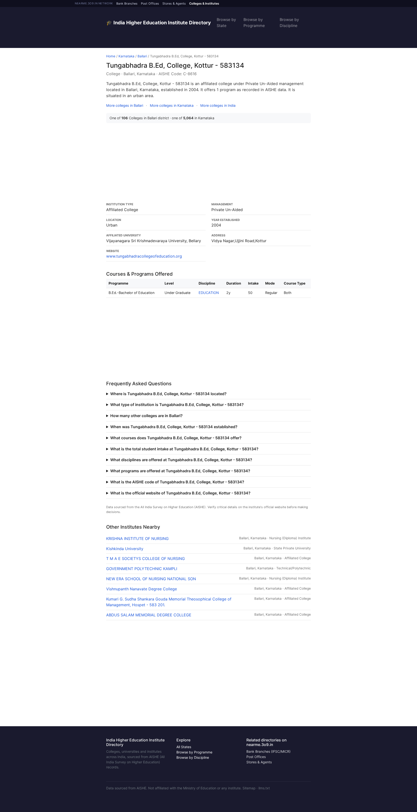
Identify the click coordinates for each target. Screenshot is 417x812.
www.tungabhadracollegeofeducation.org (144, 256)
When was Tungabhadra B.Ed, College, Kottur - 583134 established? (173, 426)
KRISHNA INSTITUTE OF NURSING (137, 538)
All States (183, 747)
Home (110, 56)
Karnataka (126, 56)
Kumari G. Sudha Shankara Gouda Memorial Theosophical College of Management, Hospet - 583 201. (168, 602)
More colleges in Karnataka (172, 105)
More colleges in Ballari (124, 105)
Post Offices (150, 3)
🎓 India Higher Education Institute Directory (158, 23)
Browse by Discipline (289, 22)
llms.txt (264, 788)
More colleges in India (218, 105)
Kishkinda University (124, 548)
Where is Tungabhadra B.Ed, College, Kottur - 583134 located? (168, 393)
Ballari (142, 56)
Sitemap (249, 788)
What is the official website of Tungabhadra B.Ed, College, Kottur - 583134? (180, 493)
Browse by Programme (254, 22)
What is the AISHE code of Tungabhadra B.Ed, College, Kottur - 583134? (177, 481)
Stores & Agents (174, 3)
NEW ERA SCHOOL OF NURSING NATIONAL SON (151, 578)
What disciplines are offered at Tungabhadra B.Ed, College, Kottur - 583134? (181, 459)
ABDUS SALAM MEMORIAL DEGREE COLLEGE (148, 614)
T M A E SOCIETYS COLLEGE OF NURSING (145, 558)
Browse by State (226, 22)
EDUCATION (209, 293)
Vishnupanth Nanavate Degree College (141, 588)
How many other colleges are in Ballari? (146, 415)
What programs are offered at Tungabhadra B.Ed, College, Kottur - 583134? (180, 470)
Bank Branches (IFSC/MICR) (268, 751)
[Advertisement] (208, 162)
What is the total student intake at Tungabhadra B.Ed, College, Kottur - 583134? (184, 448)
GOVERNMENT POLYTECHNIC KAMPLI (141, 568)
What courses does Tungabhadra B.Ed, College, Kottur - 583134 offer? (176, 437)
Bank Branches (127, 3)
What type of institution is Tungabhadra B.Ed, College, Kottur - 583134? (177, 404)
